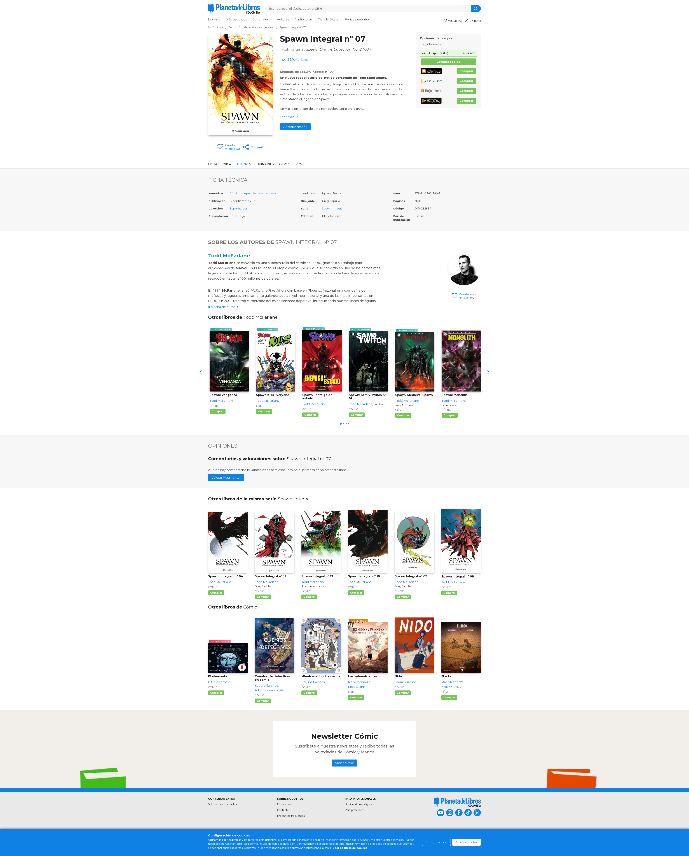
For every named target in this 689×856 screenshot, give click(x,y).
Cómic (234, 193)
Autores (283, 19)
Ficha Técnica (219, 164)
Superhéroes (238, 208)
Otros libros (290, 164)
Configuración (436, 842)
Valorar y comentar (226, 477)
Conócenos (284, 804)
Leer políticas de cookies (350, 848)
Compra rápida (449, 61)
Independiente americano (258, 193)
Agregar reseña (295, 127)
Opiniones (265, 164)
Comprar (467, 71)
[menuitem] (214, 20)
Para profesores (354, 810)
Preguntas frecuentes (291, 815)
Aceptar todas (466, 842)
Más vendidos (236, 19)
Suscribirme (344, 763)
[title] (457, 802)
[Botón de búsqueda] (476, 8)
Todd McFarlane (229, 256)
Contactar (283, 810)
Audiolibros (303, 19)
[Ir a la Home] (209, 27)
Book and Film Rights (358, 804)
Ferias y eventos (357, 19)
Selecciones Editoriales (222, 804)
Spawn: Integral (332, 208)
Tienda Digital (328, 19)
